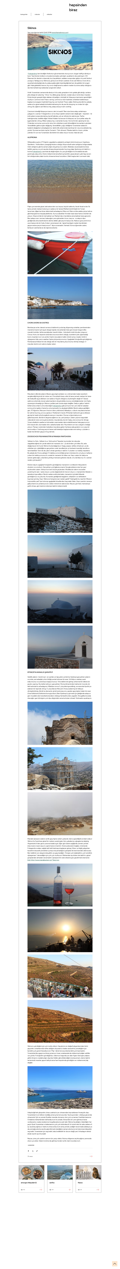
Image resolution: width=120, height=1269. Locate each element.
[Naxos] (88, 1172)
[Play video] (60, 52)
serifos (51, 1183)
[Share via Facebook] (28, 1151)
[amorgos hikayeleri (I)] (31, 1172)
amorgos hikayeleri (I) (29, 1183)
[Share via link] (37, 1151)
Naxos (80, 1183)
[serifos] (60, 1172)
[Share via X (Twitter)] (32, 1151)
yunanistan (31, 1145)
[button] (24, 14)
